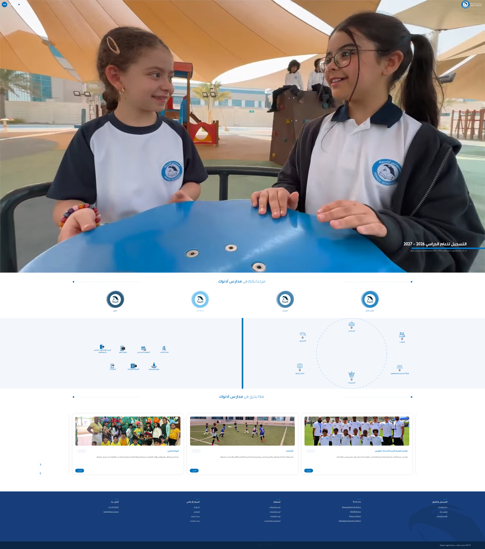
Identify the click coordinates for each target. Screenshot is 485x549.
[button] (40, 464)
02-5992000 (114, 507)
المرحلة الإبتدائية (275, 507)
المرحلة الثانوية (275, 516)
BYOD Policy (355, 512)
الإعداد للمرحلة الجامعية (272, 521)
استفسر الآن (443, 512)
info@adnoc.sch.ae (111, 512)
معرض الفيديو (194, 521)
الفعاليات (196, 512)
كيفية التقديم (442, 507)
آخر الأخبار (196, 507)
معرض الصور (195, 516)
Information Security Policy (350, 521)
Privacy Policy (355, 516)
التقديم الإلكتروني (441, 516)
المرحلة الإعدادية (275, 512)
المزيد (309, 470)
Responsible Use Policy (351, 507)
